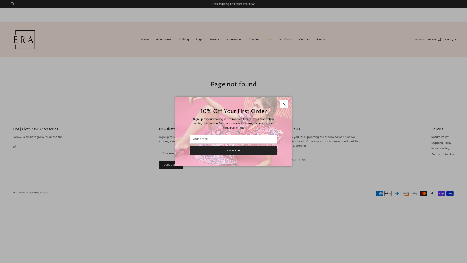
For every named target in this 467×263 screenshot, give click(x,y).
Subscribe (233, 150)
